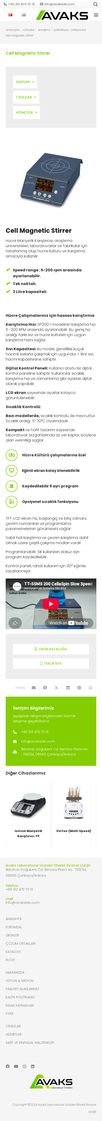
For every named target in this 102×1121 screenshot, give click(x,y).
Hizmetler (14, 1034)
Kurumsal (14, 927)
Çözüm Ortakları (21, 943)
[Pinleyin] (79, 687)
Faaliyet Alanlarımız (22, 989)
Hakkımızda (15, 972)
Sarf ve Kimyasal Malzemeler (30, 1042)
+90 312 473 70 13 (19, 889)
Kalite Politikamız (20, 997)
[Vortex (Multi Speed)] (73, 802)
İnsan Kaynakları (20, 1005)
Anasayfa (14, 918)
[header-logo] (60, 15)
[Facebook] (7, 1066)
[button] (95, 4)
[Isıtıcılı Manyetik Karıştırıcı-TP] (28, 802)
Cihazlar (13, 1026)
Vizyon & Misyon (19, 980)
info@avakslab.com (23, 902)
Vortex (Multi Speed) (73, 831)
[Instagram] (24, 1067)
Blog (10, 959)
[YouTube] (16, 1066)
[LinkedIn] (32, 1066)
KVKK (10, 1013)
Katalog (13, 951)
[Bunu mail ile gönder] (33, 687)
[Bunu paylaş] (45, 687)
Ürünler (12, 935)
